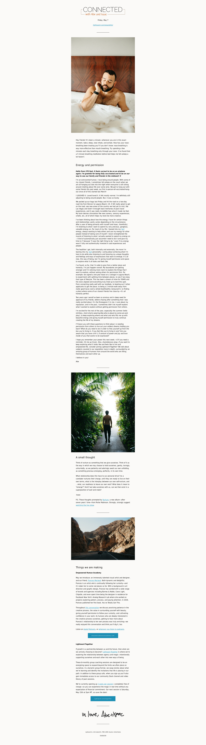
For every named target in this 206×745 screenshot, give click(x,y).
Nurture (106, 500)
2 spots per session (105, 684)
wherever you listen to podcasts (111, 629)
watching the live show (85, 505)
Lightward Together (110, 652)
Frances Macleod (94, 580)
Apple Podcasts (89, 629)
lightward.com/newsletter (103, 25)
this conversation (92, 608)
